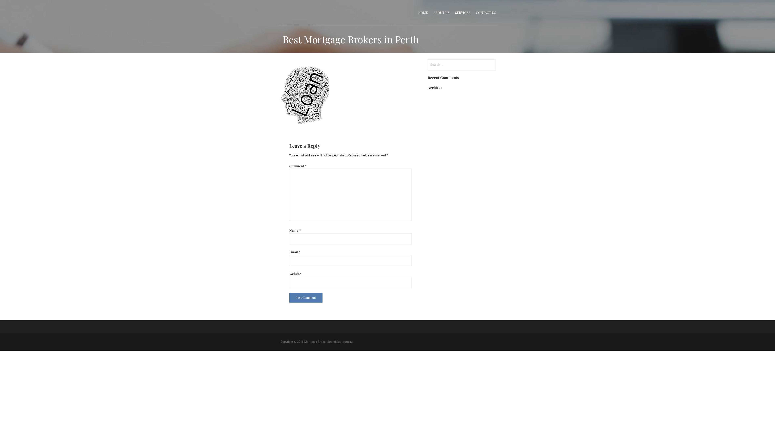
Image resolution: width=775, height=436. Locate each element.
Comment (297, 166)
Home (423, 12)
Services (462, 12)
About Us (441, 12)
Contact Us (486, 12)
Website (295, 274)
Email (294, 252)
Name (295, 230)
